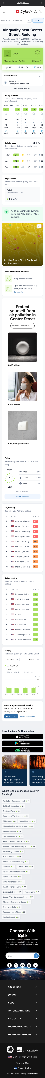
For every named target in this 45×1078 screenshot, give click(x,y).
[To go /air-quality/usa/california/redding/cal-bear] (23, 614)
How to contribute (27, 716)
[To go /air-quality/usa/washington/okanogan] (23, 536)
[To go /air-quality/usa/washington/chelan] (23, 521)
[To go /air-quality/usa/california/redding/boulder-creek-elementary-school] (23, 629)
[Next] (41, 3)
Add (39, 20)
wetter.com (25, 491)
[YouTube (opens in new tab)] (22, 965)
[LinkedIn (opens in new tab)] (35, 965)
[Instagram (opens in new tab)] (29, 965)
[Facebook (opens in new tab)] (9, 965)
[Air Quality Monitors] (22, 425)
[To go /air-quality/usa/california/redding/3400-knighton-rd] (23, 634)
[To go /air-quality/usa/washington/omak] (23, 531)
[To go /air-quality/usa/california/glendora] (23, 561)
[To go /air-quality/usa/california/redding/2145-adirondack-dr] (23, 599)
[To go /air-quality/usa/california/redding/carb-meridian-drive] (23, 604)
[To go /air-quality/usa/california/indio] (23, 566)
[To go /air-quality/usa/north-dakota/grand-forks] (23, 526)
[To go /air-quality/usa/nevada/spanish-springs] (23, 541)
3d (33, 143)
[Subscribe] (36, 955)
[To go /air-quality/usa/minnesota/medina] (23, 551)
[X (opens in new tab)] (16, 965)
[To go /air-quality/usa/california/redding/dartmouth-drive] (23, 594)
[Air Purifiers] (22, 347)
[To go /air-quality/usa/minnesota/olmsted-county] (23, 546)
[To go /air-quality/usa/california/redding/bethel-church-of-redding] (23, 609)
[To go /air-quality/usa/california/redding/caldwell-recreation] (23, 639)
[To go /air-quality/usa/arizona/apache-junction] (23, 556)
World (3, 20)
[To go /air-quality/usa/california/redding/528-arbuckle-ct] (23, 624)
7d (39, 143)
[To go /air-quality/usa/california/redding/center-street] (23, 619)
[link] (30, 12)
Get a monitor (18, 292)
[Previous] (3, 3)
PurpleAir (28, 88)
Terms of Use (22, 1063)
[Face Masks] (22, 386)
